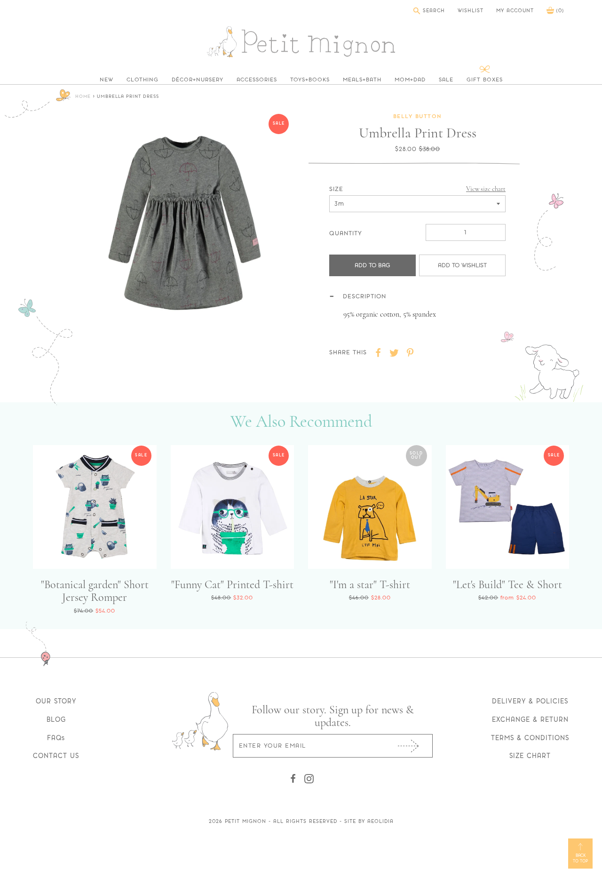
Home (83, 97)
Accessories (257, 80)
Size (336, 188)
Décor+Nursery (197, 80)
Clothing (142, 80)
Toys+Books (310, 80)
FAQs (56, 738)
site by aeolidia (369, 821)
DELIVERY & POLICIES (530, 701)
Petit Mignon (245, 821)
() (559, 11)
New (106, 80)
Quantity (345, 233)
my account (515, 11)
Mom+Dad (410, 80)
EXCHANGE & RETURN (530, 719)
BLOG (56, 719)
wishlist (470, 11)
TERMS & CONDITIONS (530, 738)
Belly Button (417, 117)
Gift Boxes (485, 80)
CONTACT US (56, 755)
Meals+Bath (362, 80)
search (432, 11)
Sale (446, 80)
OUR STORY (56, 701)
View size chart (486, 189)
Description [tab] (364, 296)
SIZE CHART (530, 755)
